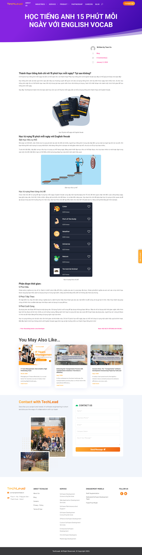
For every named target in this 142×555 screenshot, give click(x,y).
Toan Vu (108, 47)
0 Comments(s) (102, 58)
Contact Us (129, 3)
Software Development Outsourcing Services (67, 495)
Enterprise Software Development (66, 530)
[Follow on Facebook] (121, 493)
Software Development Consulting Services (67, 514)
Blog (98, 53)
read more (24, 383)
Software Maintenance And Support (69, 507)
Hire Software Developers (68, 535)
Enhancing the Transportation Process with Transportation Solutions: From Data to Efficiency (70, 370)
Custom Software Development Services (70, 524)
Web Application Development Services (70, 501)
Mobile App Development (68, 539)
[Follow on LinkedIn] (125, 493)
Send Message (97, 449)
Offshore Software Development (70, 519)
